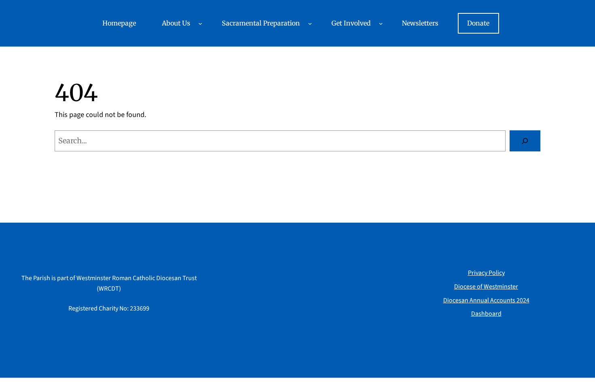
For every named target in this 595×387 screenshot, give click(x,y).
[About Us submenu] (200, 23)
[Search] (525, 140)
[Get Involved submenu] (381, 23)
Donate (478, 23)
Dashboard (486, 313)
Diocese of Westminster (486, 286)
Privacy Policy (486, 272)
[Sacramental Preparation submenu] (310, 23)
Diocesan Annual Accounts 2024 (486, 300)
